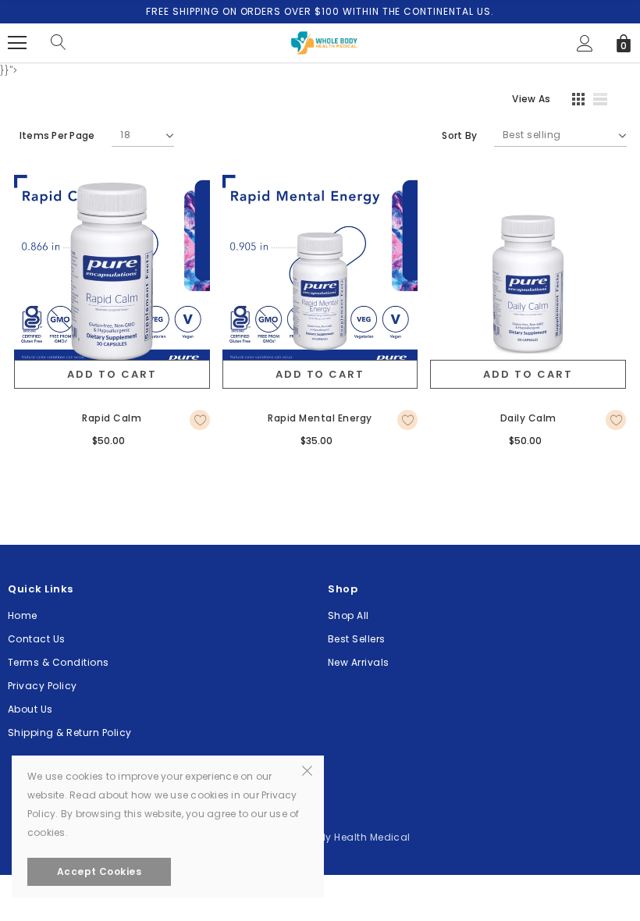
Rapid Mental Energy (320, 418)
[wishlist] (200, 420)
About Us (30, 709)
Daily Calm (528, 418)
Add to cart (111, 374)
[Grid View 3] (576, 101)
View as (531, 98)
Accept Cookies (99, 871)
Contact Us (37, 638)
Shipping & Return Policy (70, 732)
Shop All (348, 615)
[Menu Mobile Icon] (17, 43)
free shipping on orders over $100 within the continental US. (320, 11)
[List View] (605, 101)
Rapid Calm (111, 418)
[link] (112, 273)
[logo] (320, 41)
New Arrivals (358, 662)
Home (22, 615)
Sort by (459, 135)
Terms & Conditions (58, 662)
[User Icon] (585, 43)
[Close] (307, 769)
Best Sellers (357, 638)
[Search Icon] (58, 43)
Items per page (57, 135)
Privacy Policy (42, 685)
